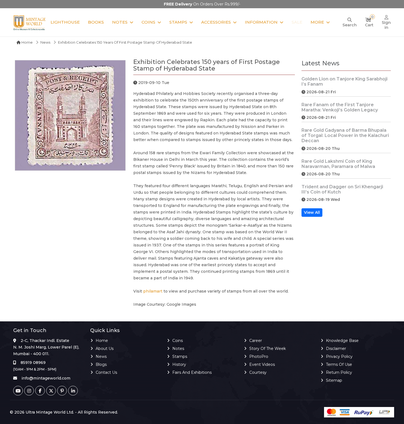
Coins (148, 22)
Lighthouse (65, 22)
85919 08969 (33, 362)
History (179, 364)
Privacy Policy (339, 356)
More (317, 22)
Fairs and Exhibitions (192, 372)
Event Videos (262, 364)
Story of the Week (267, 348)
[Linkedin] (73, 390)
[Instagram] (29, 390)
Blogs (101, 364)
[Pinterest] (62, 390)
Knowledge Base (342, 340)
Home (27, 42)
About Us (105, 348)
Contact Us (106, 372)
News (45, 42)
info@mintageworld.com (45, 378)
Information (261, 22)
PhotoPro (258, 356)
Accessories (216, 22)
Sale (297, 22)
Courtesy (258, 372)
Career (255, 340)
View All (312, 212)
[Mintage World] (29, 22)
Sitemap (334, 380)
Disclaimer (336, 348)
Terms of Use (339, 364)
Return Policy (339, 372)
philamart (152, 291)
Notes (120, 22)
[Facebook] (40, 390)
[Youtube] (18, 390)
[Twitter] (51, 390)
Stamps (178, 22)
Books (96, 22)
